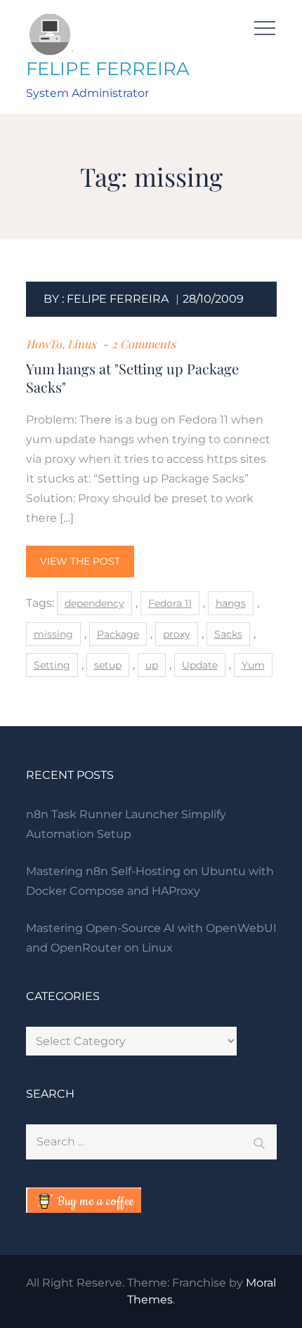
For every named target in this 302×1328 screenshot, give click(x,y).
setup (108, 665)
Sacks (228, 634)
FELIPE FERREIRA (108, 69)
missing (53, 634)
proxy (176, 634)
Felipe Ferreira (118, 298)
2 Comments (144, 343)
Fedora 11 (170, 603)
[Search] (259, 1141)
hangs (231, 603)
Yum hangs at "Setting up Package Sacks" (132, 377)
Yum (253, 665)
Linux (81, 343)
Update (200, 665)
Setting (52, 665)
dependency (94, 603)
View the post (80, 561)
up (151, 665)
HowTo (44, 343)
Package (118, 634)
